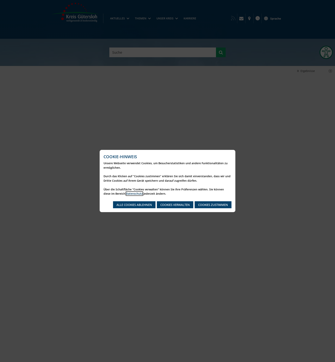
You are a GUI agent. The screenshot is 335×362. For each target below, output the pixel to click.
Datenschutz (134, 193)
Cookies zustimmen (213, 205)
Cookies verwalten (175, 205)
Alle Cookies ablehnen (134, 205)
